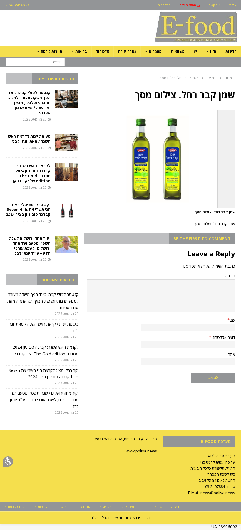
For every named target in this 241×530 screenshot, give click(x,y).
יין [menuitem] (195, 51)
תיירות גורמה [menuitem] (51, 51)
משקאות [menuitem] (178, 51)
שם (232, 320)
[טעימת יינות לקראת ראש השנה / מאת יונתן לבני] (66, 142)
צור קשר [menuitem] (214, 5)
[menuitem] (190, 5)
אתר (231, 354)
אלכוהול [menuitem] (102, 51)
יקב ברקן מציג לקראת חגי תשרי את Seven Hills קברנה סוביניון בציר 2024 (28, 209)
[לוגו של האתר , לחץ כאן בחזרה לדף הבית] (165, 42)
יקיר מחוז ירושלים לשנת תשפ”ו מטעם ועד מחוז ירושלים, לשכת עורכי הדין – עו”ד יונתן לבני (30, 245)
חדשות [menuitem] (231, 51)
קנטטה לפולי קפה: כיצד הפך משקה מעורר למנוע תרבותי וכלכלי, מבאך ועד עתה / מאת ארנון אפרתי (29, 102)
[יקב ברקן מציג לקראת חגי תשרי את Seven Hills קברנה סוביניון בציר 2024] (66, 211)
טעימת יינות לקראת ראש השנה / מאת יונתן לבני (29, 138)
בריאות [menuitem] (81, 51)
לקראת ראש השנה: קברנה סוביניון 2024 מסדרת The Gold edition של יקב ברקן (32, 173)
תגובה (230, 276)
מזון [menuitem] (213, 51)
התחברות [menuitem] (164, 5)
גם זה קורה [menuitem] (127, 51)
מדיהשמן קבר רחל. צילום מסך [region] (196, 78)
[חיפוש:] (35, 61)
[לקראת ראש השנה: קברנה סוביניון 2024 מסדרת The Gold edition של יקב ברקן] (66, 172)
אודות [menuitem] (233, 5)
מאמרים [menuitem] (155, 51)
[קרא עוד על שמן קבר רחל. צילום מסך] (159, 205)
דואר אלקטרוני (223, 337)
